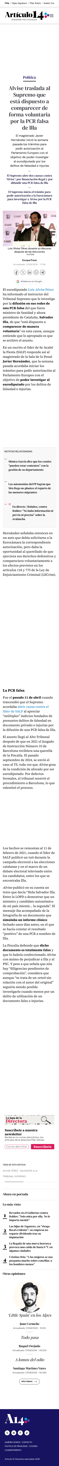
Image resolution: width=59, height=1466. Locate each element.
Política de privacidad (16, 1446)
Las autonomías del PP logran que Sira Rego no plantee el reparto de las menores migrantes (30, 488)
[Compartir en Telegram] (42, 273)
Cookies (33, 1446)
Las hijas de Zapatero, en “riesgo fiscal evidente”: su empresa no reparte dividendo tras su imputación (29, 1231)
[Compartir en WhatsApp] (36, 273)
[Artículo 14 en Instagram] (13, 1432)
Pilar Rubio (35, 3)
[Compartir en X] (23, 273)
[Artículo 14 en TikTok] (26, 1432)
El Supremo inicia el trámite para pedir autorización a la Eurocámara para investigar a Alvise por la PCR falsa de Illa (29, 197)
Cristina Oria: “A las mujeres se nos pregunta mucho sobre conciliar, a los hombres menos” (31, 1260)
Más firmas (26, 1381)
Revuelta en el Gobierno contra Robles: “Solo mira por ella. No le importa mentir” (29, 1216)
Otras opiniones (14, 1273)
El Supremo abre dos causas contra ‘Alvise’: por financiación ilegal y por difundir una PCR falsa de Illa (29, 179)
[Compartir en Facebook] (16, 273)
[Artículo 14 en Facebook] (20, 1432)
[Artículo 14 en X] (7, 1432)
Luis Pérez (41, 289)
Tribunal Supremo (14, 1176)
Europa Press (29, 260)
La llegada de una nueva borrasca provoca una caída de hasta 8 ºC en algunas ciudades (31, 1247)
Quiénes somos (12, 1442)
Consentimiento (13, 1450)
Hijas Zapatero (19, 3)
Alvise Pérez (10, 1170)
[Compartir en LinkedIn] (29, 273)
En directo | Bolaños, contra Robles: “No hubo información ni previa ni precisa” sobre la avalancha (32, 513)
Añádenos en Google (31, 281)
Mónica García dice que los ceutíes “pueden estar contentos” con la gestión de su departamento (30, 465)
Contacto (27, 1442)
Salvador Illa (29, 1170)
